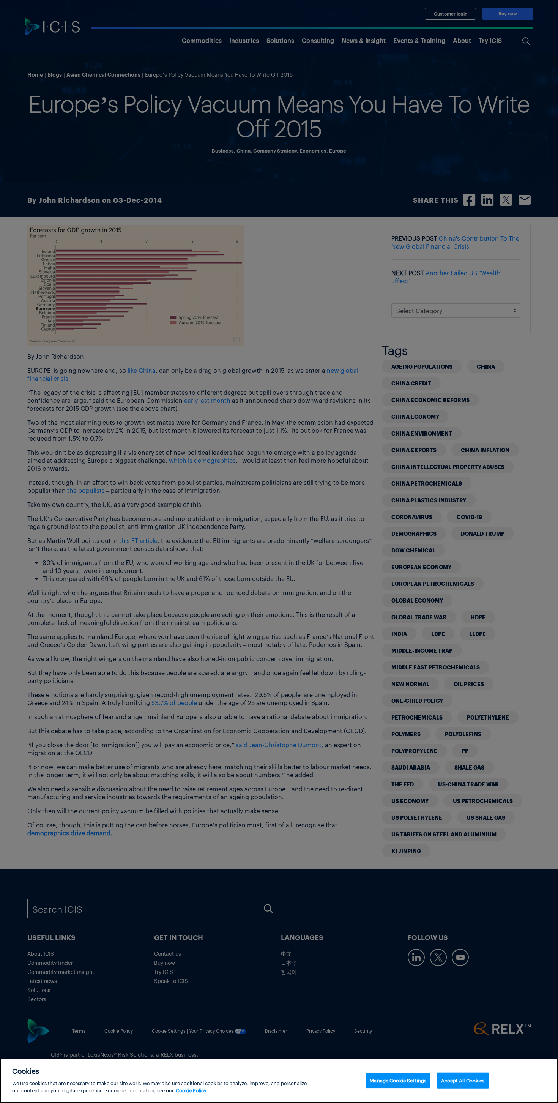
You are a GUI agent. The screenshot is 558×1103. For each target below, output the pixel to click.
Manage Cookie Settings (398, 1080)
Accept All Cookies (462, 1080)
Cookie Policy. (192, 1090)
